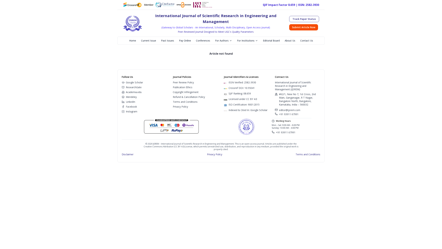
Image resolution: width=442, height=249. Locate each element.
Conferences (203, 40)
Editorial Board (271, 40)
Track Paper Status (304, 19)
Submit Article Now (303, 27)
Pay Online (185, 40)
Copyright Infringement (186, 92)
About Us (290, 40)
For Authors (222, 40)
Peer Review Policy (183, 82)
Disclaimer (127, 154)
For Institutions (245, 40)
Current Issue (148, 40)
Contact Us (306, 40)
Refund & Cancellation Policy (189, 97)
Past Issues (167, 40)
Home (132, 40)
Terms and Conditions (185, 101)
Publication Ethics (182, 87)
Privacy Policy (180, 106)
